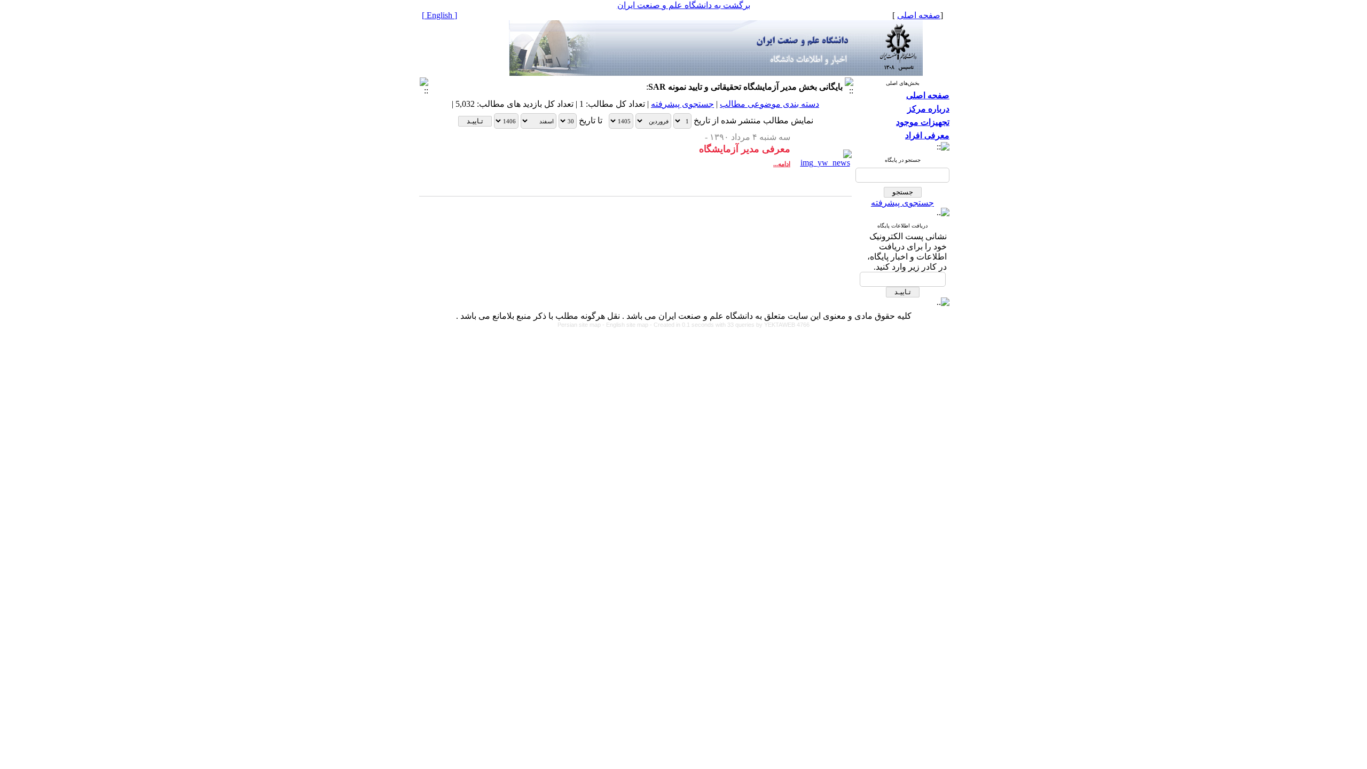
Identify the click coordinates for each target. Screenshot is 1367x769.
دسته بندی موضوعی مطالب (769, 103)
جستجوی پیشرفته (902, 202)
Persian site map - (581, 324)
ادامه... (781, 164)
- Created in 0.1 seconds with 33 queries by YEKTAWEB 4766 (730, 324)
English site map (628, 324)
